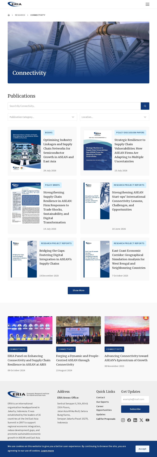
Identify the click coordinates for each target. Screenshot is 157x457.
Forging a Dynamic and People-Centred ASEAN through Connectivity (78, 360)
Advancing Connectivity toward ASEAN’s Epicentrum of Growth (126, 358)
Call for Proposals (105, 419)
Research (20, 15)
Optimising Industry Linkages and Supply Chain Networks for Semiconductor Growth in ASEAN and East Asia (58, 150)
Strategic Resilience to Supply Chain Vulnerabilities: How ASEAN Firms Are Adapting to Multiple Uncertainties (130, 150)
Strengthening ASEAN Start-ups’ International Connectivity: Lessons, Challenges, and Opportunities (128, 201)
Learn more (47, 450)
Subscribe (135, 409)
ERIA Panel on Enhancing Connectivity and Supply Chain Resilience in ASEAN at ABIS (29, 360)
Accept (142, 449)
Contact (100, 397)
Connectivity (17, 349)
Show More (78, 290)
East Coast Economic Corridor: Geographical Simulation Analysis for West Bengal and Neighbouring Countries (129, 259)
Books (49, 132)
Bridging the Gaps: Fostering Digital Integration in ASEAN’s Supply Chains (55, 257)
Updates (100, 414)
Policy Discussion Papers (130, 132)
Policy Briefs (52, 185)
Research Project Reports (129, 185)
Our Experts (102, 402)
